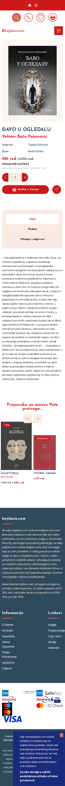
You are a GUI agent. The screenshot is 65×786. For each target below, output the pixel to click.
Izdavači (53, 648)
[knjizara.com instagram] (36, 5)
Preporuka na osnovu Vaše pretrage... (32, 407)
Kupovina (8, 636)
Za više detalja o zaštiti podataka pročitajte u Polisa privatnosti (39, 776)
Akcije (52, 642)
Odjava (7, 668)
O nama (7, 625)
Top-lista (54, 636)
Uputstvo (8, 663)
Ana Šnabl (7, 477)
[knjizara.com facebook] (29, 5)
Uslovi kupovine (8, 644)
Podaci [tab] (32, 229)
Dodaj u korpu (28, 189)
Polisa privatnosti (9, 654)
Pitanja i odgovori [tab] (32, 239)
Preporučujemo (55, 631)
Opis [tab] (32, 219)
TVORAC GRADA (44, 473)
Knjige (52, 625)
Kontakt (7, 631)
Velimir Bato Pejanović (24, 137)
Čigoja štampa (38, 145)
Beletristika (35, 151)
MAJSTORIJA (10, 473)
